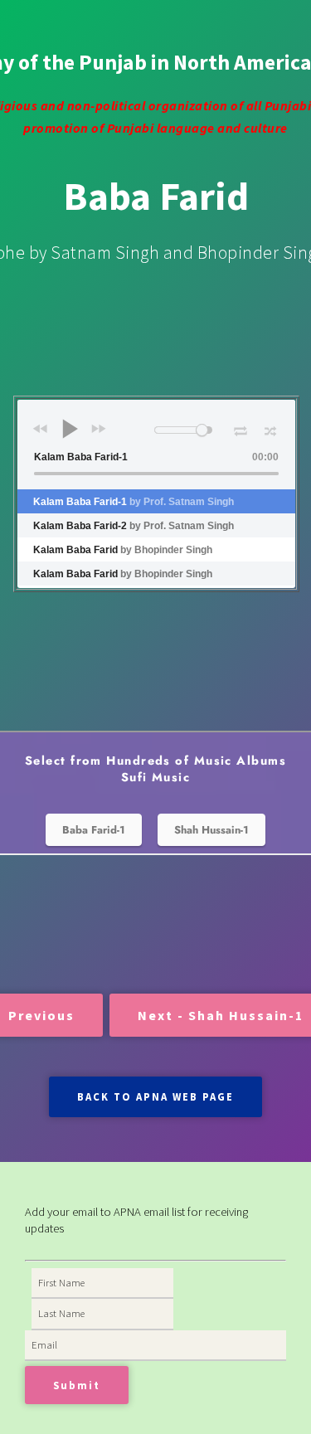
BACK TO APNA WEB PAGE (155, 1096)
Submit (76, 1385)
